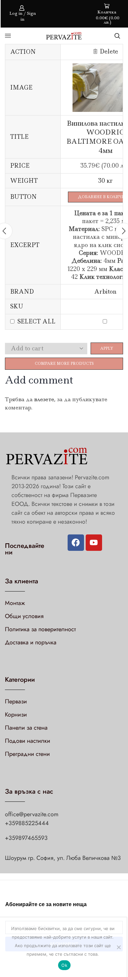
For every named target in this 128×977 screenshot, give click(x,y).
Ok (64, 965)
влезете (44, 399)
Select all (36, 321)
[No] (118, 947)
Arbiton (105, 292)
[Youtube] (94, 542)
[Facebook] (76, 542)
